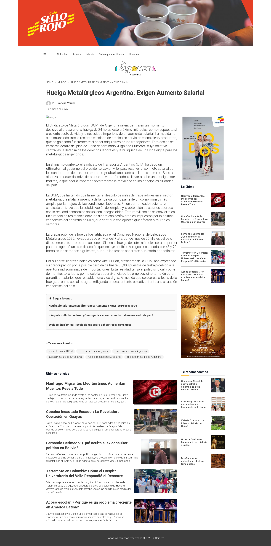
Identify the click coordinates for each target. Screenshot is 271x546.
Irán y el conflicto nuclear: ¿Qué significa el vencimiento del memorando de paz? (101, 315)
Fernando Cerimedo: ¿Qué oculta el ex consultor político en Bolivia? (192, 238)
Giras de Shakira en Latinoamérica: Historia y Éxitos (194, 442)
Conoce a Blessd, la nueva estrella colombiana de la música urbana (192, 385)
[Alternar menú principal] (44, 54)
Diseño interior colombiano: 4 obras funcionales (192, 461)
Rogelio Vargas (66, 103)
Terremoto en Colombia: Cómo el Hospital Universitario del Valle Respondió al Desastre (194, 257)
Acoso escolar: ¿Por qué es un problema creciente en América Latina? (193, 276)
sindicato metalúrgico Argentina (144, 356)
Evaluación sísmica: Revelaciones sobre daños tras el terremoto (90, 324)
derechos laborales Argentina (130, 351)
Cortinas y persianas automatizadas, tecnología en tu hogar (194, 404)
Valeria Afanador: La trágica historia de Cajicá (192, 423)
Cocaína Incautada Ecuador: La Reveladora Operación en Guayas (194, 219)
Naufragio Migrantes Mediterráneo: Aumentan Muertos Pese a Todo (93, 305)
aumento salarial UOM (60, 351)
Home (49, 82)
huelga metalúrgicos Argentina (65, 356)
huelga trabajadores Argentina (104, 356)
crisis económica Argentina (94, 351)
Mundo (62, 82)
